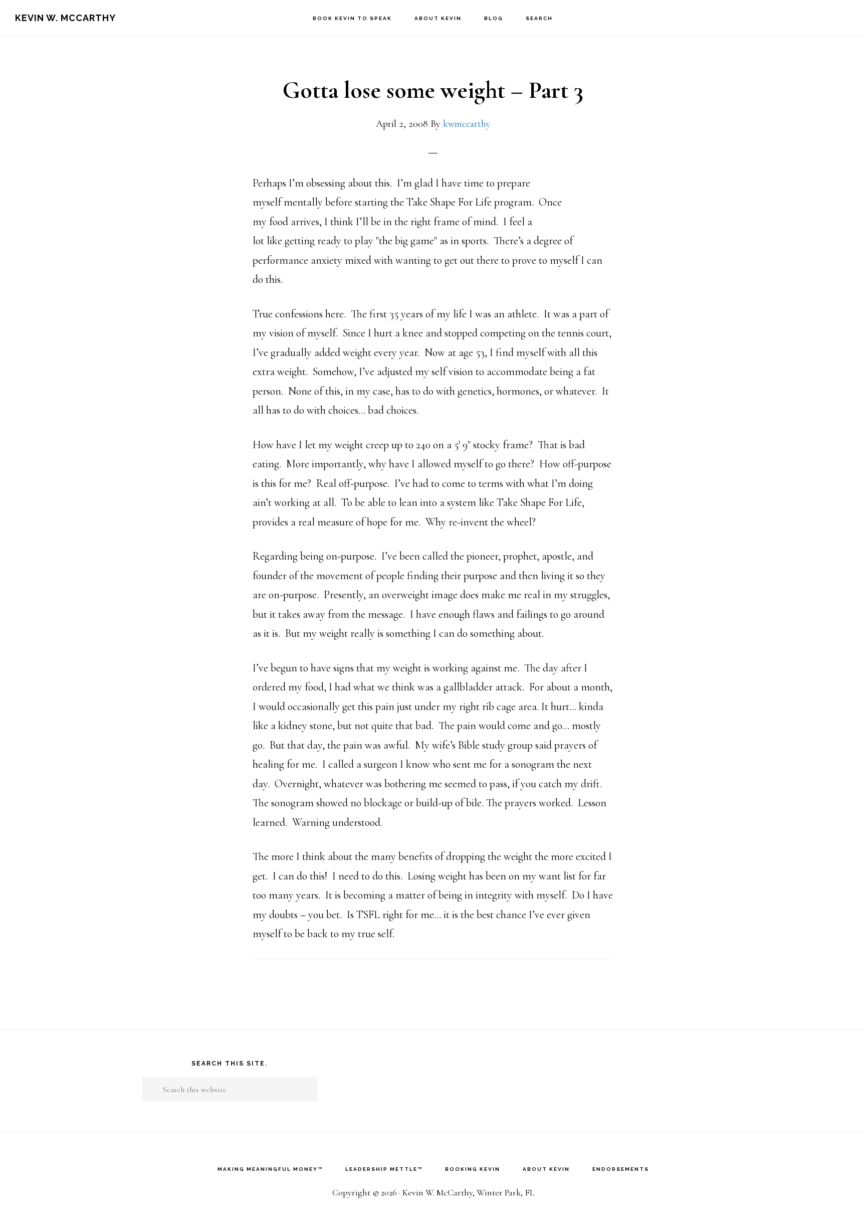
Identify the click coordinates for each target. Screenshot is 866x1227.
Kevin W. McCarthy (65, 18)
